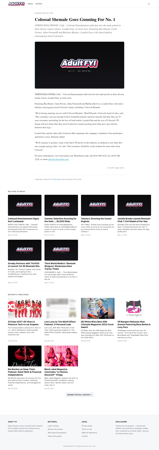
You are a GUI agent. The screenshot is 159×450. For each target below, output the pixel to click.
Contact (85, 436)
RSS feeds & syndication (57, 433)
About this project (55, 436)
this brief (57, 179)
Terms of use (87, 429)
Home (30, 4)
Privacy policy (87, 426)
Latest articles (53, 426)
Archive (39, 4)
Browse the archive (55, 429)
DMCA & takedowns (89, 433)
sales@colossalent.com (58, 159)
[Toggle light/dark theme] (149, 4)
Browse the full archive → (79, 395)
